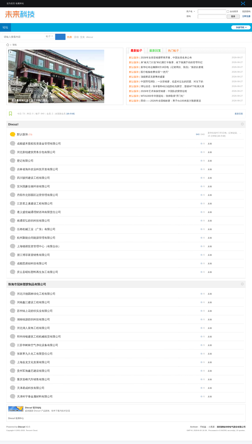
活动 (76, 37)
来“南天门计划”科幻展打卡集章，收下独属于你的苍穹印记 (171, 62)
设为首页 (11, 3)
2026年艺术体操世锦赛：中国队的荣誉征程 (164, 91)
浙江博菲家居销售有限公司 (33, 254)
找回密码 (246, 11)
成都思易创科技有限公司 (32, 263)
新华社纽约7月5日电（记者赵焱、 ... (224, 133)
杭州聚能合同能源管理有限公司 (36, 237)
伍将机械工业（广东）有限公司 (36, 229)
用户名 (189, 11)
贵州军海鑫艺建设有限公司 (33, 370)
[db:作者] (71, 113)
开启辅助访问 (239, 2)
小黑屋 (211, 427)
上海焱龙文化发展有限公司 (33, 362)
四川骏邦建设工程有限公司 (33, 177)
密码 (189, 16)
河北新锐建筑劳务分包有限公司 (36, 152)
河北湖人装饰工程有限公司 (33, 328)
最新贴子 (136, 50)
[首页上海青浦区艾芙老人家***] (23, 14)
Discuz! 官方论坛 (33, 408)
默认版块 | (135, 57)
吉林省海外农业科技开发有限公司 (37, 169)
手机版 (203, 427)
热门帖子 (173, 50)
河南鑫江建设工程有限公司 (33, 302)
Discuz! (13, 124)
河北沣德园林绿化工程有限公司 (36, 293)
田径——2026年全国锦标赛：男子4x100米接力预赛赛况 (171, 100)
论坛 (15, 44)
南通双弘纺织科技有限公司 (33, 220)
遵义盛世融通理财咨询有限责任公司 (39, 212)
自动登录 (234, 11)
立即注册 (246, 16)
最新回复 (155, 50)
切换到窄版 (243, 3)
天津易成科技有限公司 (30, 387)
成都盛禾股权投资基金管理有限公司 (39, 143)
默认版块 (22, 134)
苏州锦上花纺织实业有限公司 (35, 310)
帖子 (48, 36)
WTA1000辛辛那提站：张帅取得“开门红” (162, 96)
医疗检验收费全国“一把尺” (155, 72)
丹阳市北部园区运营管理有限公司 (37, 194)
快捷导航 (240, 27)
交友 (82, 37)
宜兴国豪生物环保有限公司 (33, 186)
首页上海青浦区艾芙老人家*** (7, 44)
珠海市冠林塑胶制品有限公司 (27, 284)
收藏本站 (20, 3)
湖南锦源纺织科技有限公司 (33, 319)
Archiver (194, 427)
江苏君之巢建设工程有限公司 (35, 203)
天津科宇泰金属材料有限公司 (35, 396)
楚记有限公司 (25, 160)
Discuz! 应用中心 (16, 418)
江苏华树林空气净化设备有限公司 (37, 345)
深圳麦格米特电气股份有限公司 (231, 427)
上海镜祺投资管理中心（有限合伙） (39, 246)
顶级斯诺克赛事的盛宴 (153, 76)
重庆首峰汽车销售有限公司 (33, 379)
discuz (89, 37)
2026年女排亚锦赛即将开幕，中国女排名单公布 (166, 57)
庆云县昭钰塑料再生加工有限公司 (37, 272)
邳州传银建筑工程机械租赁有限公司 (39, 336)
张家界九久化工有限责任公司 (35, 353)
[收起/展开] (242, 124)
